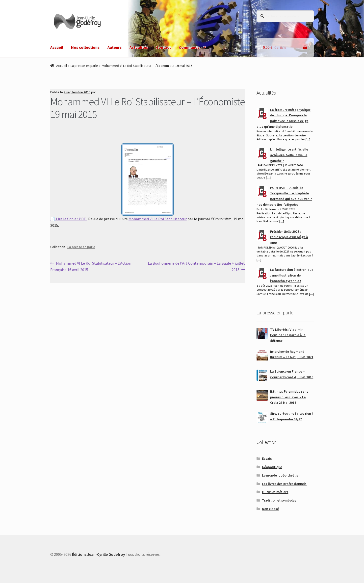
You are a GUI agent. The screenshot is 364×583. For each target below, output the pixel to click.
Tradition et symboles (279, 500)
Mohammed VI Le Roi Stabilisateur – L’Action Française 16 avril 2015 (90, 266)
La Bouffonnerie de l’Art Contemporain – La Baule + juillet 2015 (196, 266)
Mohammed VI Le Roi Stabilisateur (158, 218)
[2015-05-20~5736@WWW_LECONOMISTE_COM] (147, 182)
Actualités (139, 47)
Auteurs (114, 47)
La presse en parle (84, 65)
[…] (308, 139)
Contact (163, 47)
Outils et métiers (275, 492)
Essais (267, 458)
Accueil (56, 47)
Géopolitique (272, 467)
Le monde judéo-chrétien (281, 475)
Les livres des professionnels (284, 484)
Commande (189, 47)
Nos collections (85, 47)
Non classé (270, 509)
